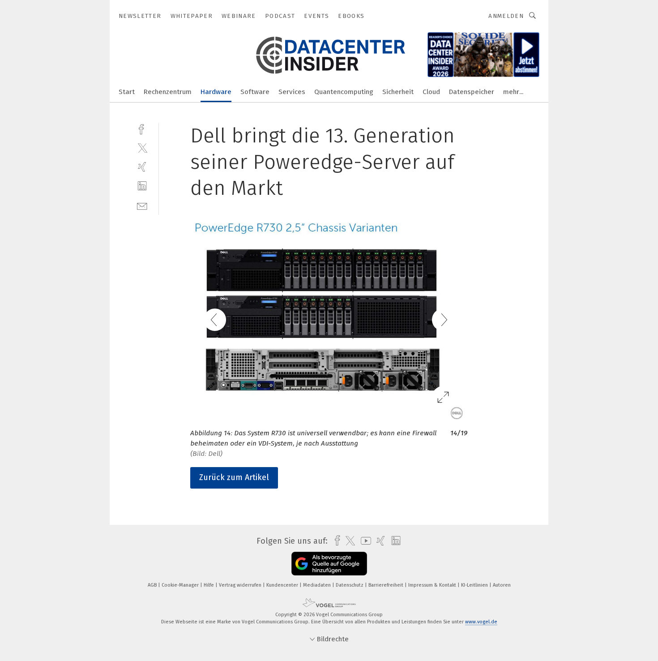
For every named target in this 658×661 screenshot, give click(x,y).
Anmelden (506, 16)
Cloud (431, 92)
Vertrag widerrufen (241, 585)
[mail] (142, 205)
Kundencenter (282, 585)
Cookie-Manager (181, 585)
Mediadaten (317, 585)
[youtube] (363, 540)
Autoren (502, 585)
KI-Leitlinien (475, 585)
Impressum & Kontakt (432, 585)
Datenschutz (350, 585)
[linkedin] (142, 186)
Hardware (216, 92)
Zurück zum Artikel (234, 477)
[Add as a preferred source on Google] (329, 563)
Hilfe (209, 585)
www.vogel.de (481, 622)
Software (254, 92)
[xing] (142, 166)
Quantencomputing (343, 92)
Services (291, 92)
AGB (153, 585)
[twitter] (142, 147)
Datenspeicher (471, 92)
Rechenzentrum (168, 92)
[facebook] (142, 128)
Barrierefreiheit (386, 585)
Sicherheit (398, 92)
